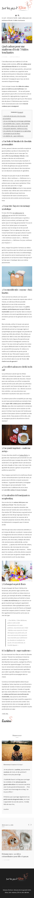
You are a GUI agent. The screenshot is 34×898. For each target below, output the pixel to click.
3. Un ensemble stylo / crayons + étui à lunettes (16, 123)
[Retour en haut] (32, 896)
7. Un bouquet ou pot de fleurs (11, 133)
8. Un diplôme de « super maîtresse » (13, 136)
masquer (20, 112)
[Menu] (16, 15)
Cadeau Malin (23, 455)
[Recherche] (18, 15)
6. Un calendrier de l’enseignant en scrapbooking (17, 131)
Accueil (4, 18)
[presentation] (29, 824)
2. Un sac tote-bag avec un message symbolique (16, 121)
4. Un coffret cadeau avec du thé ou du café (15, 126)
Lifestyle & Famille (12, 18)
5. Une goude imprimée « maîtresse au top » (15, 128)
